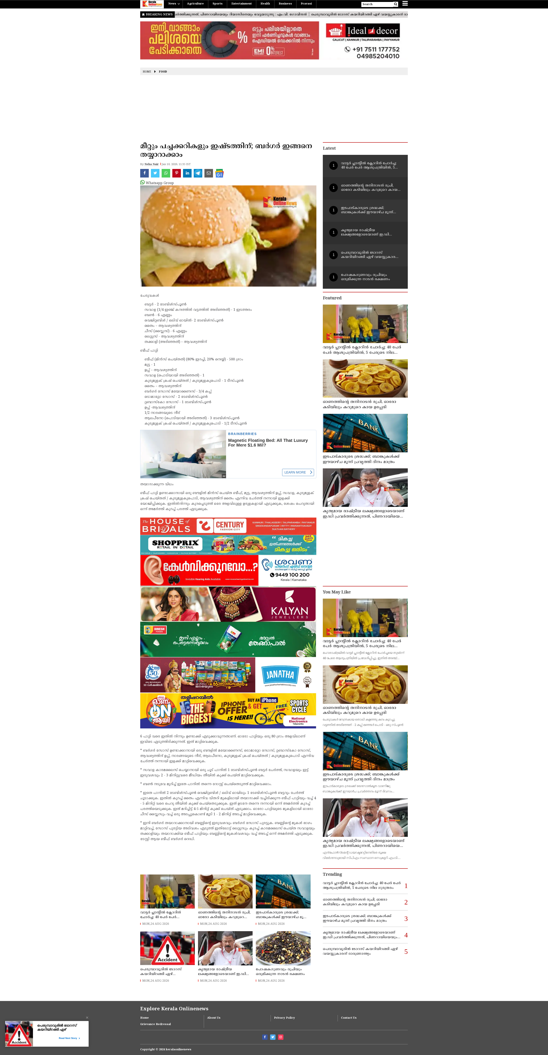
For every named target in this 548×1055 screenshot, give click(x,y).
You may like (337, 592)
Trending (332, 874)
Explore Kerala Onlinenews (174, 1009)
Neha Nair (151, 164)
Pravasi (306, 4)
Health (265, 4)
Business (285, 4)
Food (163, 72)
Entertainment (241, 4)
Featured (332, 298)
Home (147, 72)
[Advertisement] (274, 110)
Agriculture (195, 4)
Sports (218, 4)
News (172, 4)
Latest (329, 148)
